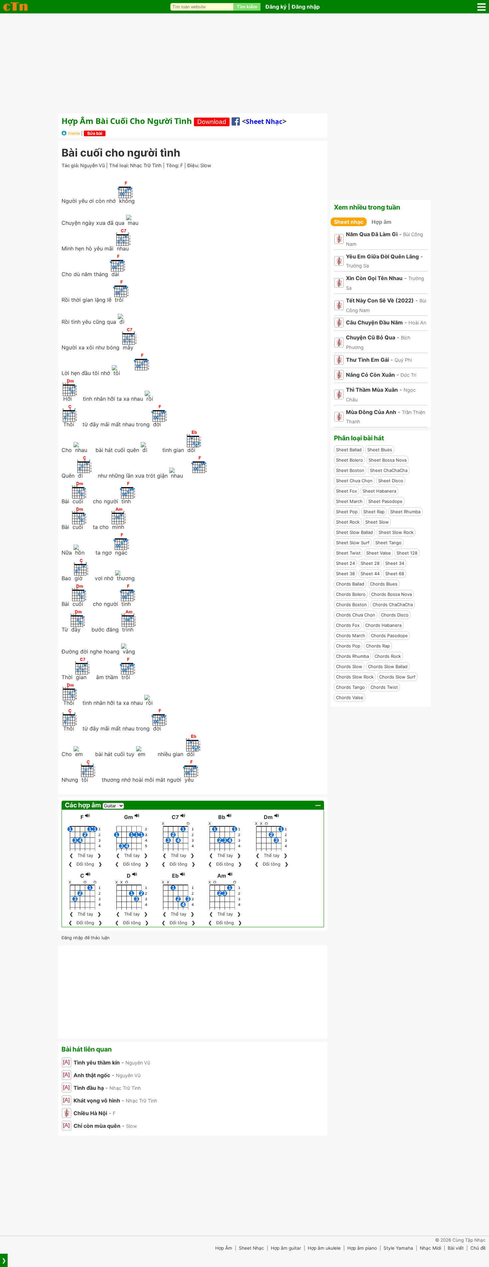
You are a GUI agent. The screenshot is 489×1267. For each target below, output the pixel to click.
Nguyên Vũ (137, 1062)
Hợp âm (382, 221)
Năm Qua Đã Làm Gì (372, 234)
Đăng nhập (306, 6)
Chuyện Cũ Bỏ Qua (370, 337)
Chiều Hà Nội (90, 1113)
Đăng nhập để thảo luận (85, 937)
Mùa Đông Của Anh (371, 412)
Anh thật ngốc (92, 1075)
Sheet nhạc (264, 121)
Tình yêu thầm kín (97, 1062)
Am (221, 875)
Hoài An (417, 322)
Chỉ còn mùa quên (97, 1125)
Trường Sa (357, 265)
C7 (175, 817)
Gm (128, 817)
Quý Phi (403, 360)
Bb (221, 817)
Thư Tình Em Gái (367, 359)
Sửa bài (94, 133)
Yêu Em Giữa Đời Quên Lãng (382, 256)
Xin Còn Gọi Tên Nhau (374, 278)
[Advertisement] (244, 63)
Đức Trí (408, 375)
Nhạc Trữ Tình (146, 165)
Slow (205, 165)
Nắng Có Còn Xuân (370, 374)
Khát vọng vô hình (97, 1100)
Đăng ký (275, 6)
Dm (268, 817)
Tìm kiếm (247, 6)
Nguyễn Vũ (92, 165)
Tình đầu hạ (89, 1087)
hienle (74, 133)
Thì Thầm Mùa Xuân (372, 389)
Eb (175, 875)
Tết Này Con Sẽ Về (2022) (380, 300)
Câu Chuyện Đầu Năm (374, 322)
